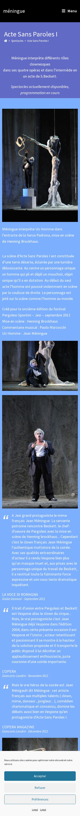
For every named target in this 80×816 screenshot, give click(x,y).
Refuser (40, 788)
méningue (14, 11)
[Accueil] (5, 41)
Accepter (40, 776)
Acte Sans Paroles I (38, 41)
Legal (35, 809)
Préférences (40, 799)
